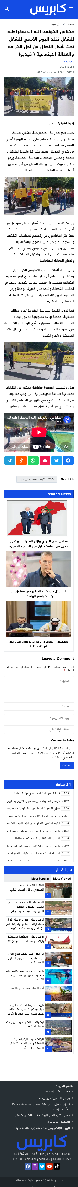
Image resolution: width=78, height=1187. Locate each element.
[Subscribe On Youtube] (49, 1166)
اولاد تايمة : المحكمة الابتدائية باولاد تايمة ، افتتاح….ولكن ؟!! (25, 939)
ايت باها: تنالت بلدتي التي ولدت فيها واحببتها (25, 1024)
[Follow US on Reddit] (57, 1166)
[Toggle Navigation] (72, 9)
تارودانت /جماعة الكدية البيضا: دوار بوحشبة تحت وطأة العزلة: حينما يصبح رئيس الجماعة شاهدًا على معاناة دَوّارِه (25, 1011)
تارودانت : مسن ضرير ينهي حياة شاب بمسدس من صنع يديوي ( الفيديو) (25, 975)
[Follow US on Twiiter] (42, 1166)
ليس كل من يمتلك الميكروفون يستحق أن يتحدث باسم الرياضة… (38, 594)
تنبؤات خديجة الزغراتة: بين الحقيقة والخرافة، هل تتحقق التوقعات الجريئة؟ (27, 1044)
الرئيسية (56, 24)
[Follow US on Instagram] (35, 1166)
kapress (69, 61)
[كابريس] (41, 1143)
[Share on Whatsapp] (33, 460)
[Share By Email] (45, 460)
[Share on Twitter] (56, 460)
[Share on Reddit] (21, 460)
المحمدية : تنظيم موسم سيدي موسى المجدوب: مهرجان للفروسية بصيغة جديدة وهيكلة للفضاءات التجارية (25, 909)
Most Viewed (62, 878)
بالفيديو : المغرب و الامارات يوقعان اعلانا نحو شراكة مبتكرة (38, 644)
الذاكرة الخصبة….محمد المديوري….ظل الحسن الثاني (27, 887)
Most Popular (40, 878)
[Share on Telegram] (9, 460)
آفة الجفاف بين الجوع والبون (27, 987)
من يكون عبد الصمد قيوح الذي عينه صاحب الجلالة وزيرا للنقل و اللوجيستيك (26, 958)
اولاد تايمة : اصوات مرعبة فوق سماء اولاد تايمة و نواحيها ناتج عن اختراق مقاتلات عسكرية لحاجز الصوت (25, 926)
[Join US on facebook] (28, 1166)
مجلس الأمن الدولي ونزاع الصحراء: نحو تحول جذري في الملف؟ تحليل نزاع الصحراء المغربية (38, 544)
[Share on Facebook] (68, 460)
